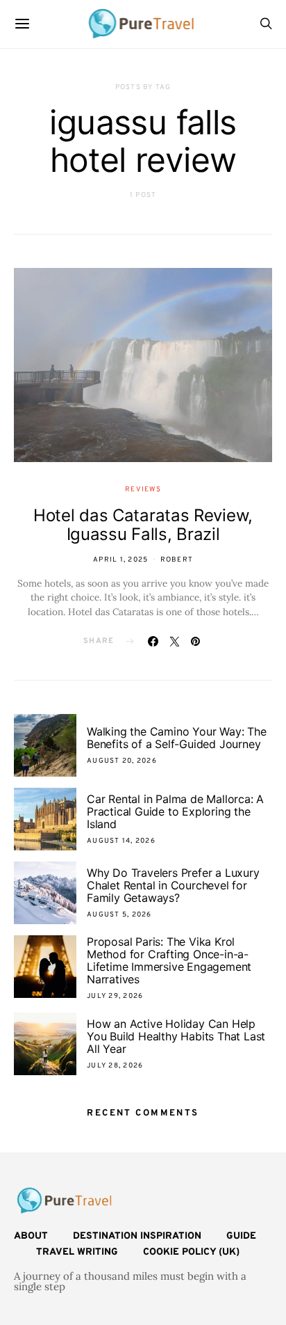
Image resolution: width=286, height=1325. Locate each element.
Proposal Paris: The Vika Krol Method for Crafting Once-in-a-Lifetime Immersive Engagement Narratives (169, 960)
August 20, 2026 (122, 760)
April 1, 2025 (120, 559)
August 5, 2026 (119, 914)
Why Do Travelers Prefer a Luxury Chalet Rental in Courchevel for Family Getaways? (173, 885)
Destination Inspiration (137, 1236)
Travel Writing (77, 1252)
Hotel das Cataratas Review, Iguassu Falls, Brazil (143, 524)
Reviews (143, 489)
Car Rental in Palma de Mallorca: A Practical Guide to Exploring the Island (175, 811)
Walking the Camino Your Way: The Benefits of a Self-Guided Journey (177, 737)
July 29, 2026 (115, 996)
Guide (241, 1236)
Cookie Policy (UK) (191, 1252)
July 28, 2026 (115, 1065)
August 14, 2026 (121, 841)
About (31, 1236)
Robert (177, 559)
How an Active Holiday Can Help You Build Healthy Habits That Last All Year (176, 1036)
